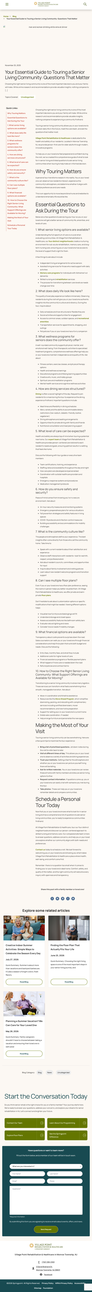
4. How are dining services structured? (16, 156)
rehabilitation (62, 279)
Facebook (48, 1274)
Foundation (48, 1288)
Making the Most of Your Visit (17, 219)
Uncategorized (27, 97)
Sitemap (37, 1288)
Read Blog (24, 982)
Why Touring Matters (16, 113)
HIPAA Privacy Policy (64, 1283)
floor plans (46, 595)
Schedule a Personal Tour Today (16, 227)
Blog (40, 1072)
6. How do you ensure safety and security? (16, 171)
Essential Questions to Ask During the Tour (17, 119)
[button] (52, 898)
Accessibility (79, 1283)
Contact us (40, 849)
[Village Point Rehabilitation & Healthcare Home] (46, 1249)
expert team (53, 439)
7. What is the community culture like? (17, 179)
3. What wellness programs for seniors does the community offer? (15, 145)
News (49, 1072)
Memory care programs (50, 273)
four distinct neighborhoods (61, 241)
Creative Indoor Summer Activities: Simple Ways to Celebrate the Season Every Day (23, 949)
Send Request (46, 1229)
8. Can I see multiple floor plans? (16, 186)
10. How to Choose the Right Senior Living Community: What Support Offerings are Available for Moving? (17, 206)
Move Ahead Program (64, 699)
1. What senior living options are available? (16, 127)
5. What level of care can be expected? (17, 164)
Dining (38, 394)
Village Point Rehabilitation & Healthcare (53, 138)
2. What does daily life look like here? (16, 134)
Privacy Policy (48, 1283)
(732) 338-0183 (48, 1262)
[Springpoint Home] (46, 6)
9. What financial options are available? (16, 194)
